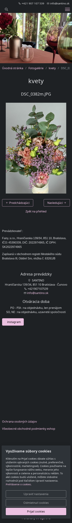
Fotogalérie (36, 68)
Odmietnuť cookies (36, 503)
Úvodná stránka (12, 68)
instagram (13, 322)
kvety (52, 68)
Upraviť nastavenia (36, 494)
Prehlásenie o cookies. (19, 484)
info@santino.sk (37, 293)
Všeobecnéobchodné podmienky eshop (28, 429)
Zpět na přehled (36, 211)
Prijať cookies (36, 511)
